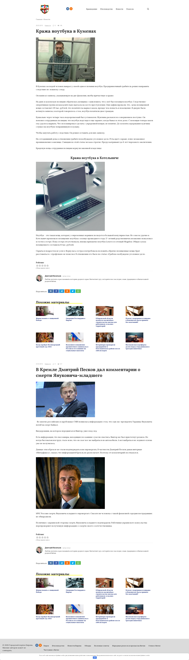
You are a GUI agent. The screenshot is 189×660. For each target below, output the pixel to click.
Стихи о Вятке (154, 646)
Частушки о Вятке (51, 650)
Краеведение (91, 9)
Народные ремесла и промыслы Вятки (128, 646)
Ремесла (130, 9)
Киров (46, 646)
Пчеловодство (106, 9)
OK (95, 657)
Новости (119, 9)
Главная (39, 19)
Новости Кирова (74, 646)
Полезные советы (101, 646)
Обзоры (88, 646)
